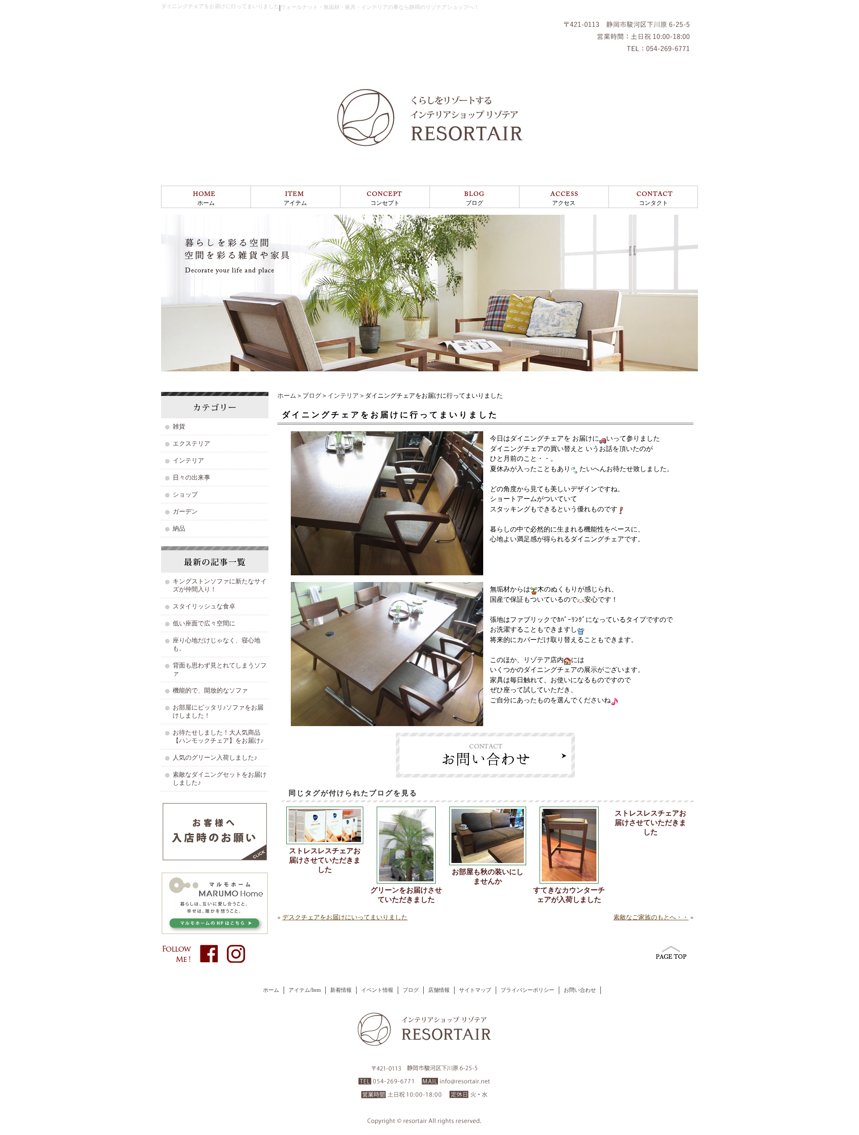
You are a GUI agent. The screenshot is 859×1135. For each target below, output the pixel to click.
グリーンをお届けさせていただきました (406, 894)
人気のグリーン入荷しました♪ (215, 757)
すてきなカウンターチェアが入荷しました (569, 894)
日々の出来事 (191, 477)
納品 (179, 528)
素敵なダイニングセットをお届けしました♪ (220, 778)
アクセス (563, 203)
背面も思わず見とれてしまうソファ (220, 669)
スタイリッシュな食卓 (204, 606)
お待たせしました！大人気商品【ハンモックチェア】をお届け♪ (218, 736)
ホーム (206, 203)
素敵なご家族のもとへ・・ (651, 917)
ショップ (185, 494)
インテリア (343, 395)
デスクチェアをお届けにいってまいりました (345, 917)
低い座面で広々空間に (204, 623)
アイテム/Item (305, 990)
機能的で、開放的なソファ (210, 690)
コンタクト (653, 203)
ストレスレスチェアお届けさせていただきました (325, 860)
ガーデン (185, 511)
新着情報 (341, 990)
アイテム (295, 203)
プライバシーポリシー (527, 990)
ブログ (474, 203)
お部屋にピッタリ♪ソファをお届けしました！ (218, 711)
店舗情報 (439, 990)
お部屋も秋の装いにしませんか (487, 876)
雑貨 (179, 426)
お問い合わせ (580, 990)
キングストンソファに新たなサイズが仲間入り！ (220, 585)
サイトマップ (475, 990)
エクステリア (191, 443)
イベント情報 (377, 990)
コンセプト (385, 203)
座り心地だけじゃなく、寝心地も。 (216, 644)
